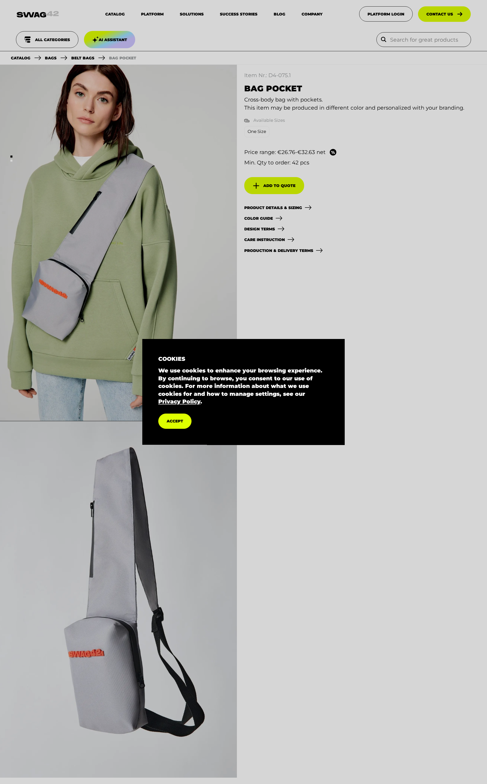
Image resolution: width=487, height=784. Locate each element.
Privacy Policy (179, 401)
